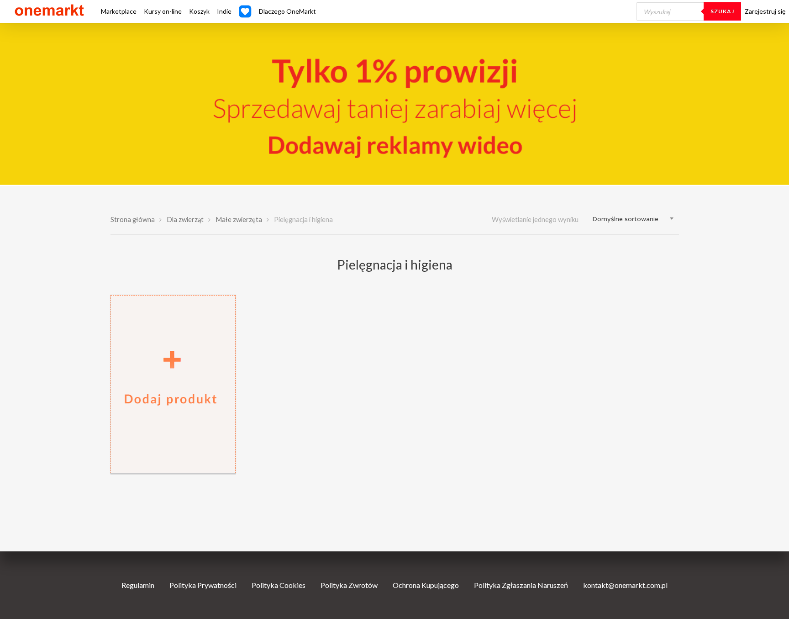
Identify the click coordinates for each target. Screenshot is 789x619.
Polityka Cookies (278, 585)
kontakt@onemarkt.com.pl (625, 585)
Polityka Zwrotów (349, 585)
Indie (224, 11)
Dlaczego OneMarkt (287, 11)
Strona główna (132, 219)
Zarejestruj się (765, 11)
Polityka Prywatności (203, 585)
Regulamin (137, 585)
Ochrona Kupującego (426, 585)
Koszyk (199, 11)
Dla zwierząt (185, 219)
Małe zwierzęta (239, 219)
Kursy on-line (163, 11)
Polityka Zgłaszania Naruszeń (521, 585)
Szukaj (722, 11)
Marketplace (119, 11)
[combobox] (633, 219)
